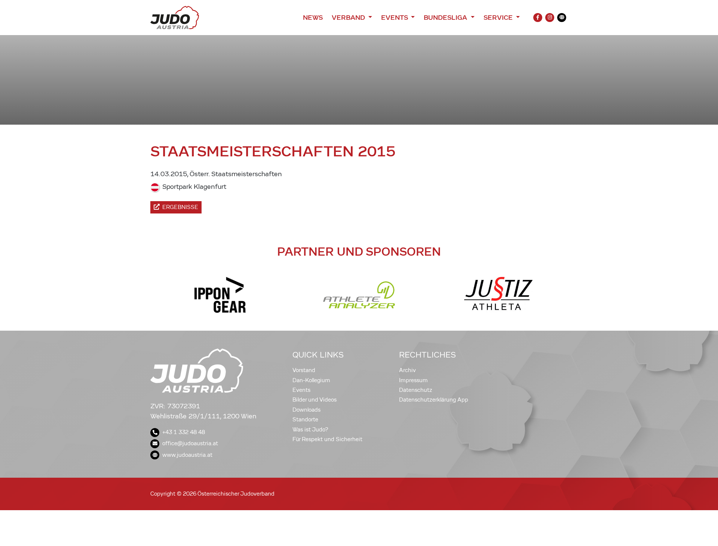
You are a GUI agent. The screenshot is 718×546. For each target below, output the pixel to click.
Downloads (306, 409)
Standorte (305, 419)
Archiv (407, 370)
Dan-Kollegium (311, 380)
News (313, 17)
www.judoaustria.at (187, 455)
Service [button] (499, 17)
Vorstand (303, 370)
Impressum (413, 380)
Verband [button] (349, 17)
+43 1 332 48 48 (183, 432)
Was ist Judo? (310, 429)
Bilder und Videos (314, 399)
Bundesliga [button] (446, 17)
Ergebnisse (180, 207)
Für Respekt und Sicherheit (327, 439)
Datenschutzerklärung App (433, 399)
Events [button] (395, 17)
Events (301, 390)
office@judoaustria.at (190, 443)
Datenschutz (415, 390)
